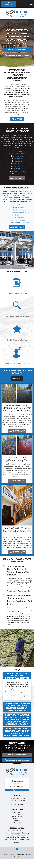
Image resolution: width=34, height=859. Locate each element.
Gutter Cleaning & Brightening (18, 212)
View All (17, 843)
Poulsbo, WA (18, 151)
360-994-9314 (19, 804)
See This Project (17, 431)
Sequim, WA (18, 174)
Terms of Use (17, 818)
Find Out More (17, 178)
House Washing (18, 207)
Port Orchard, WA (18, 166)
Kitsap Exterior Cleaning (17, 854)
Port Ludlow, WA (18, 156)
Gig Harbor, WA (18, 169)
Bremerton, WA (18, 164)
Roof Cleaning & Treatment (18, 210)
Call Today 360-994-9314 (18, 55)
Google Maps (17, 812)
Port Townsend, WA (18, 171)
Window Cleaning (18, 215)
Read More (17, 119)
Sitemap (17, 820)
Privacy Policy (17, 816)
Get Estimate (8, 4)
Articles (17, 814)
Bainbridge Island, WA (18, 153)
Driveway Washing (18, 220)
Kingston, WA (18, 161)
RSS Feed (17, 823)
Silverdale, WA (18, 159)
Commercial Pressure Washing (18, 222)
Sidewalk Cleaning (18, 217)
